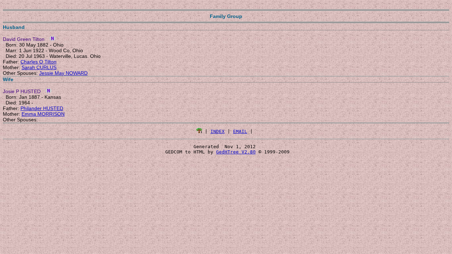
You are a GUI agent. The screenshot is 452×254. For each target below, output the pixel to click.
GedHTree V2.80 (236, 152)
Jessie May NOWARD (63, 73)
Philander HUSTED (41, 108)
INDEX (217, 131)
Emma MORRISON (43, 114)
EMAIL (240, 131)
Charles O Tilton (38, 62)
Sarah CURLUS (39, 67)
